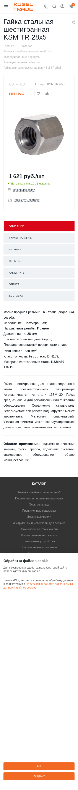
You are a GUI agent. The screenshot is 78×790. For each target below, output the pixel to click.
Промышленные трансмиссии (39, 529)
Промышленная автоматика (39, 535)
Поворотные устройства (39, 541)
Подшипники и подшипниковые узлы (39, 498)
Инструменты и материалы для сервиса (39, 523)
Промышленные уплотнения (39, 547)
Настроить (39, 776)
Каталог (39, 483)
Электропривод (39, 504)
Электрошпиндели (39, 516)
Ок (39, 766)
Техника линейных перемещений (39, 492)
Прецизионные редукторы (39, 510)
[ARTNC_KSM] (39, 135)
